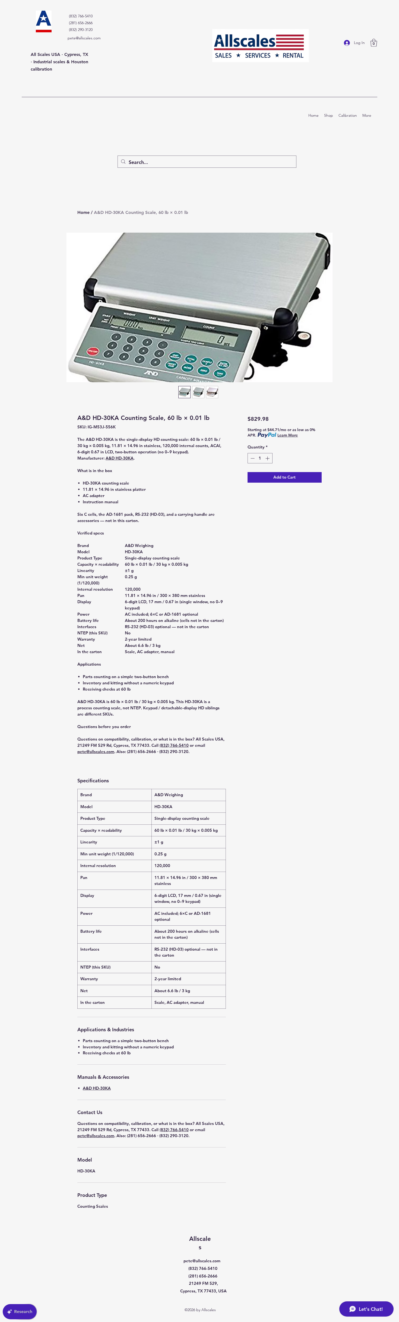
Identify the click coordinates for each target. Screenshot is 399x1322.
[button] (373, 43)
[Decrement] (252, 458)
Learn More (287, 435)
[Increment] (268, 458)
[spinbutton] (259, 458)
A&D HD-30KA (120, 458)
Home (83, 212)
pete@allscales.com (84, 38)
